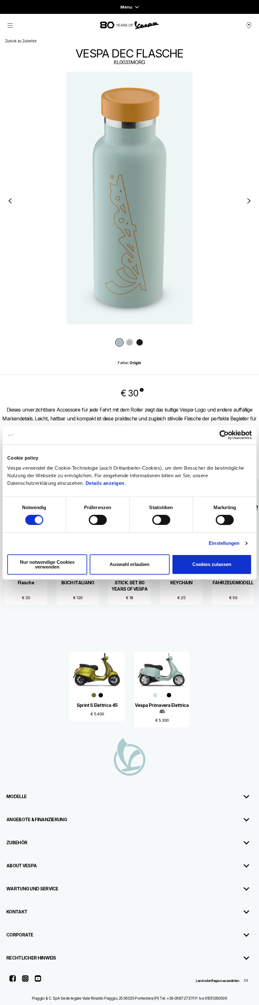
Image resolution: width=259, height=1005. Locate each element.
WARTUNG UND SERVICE (32, 888)
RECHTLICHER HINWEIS (31, 957)
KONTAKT (16, 911)
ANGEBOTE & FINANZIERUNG (36, 819)
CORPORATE (19, 934)
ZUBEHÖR (16, 842)
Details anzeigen (105, 483)
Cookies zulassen (211, 564)
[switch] (98, 520)
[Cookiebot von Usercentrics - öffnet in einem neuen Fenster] (224, 435)
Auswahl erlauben (129, 564)
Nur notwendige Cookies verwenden (47, 564)
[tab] (119, 342)
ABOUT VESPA (21, 865)
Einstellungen (224, 543)
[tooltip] (119, 343)
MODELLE (16, 796)
